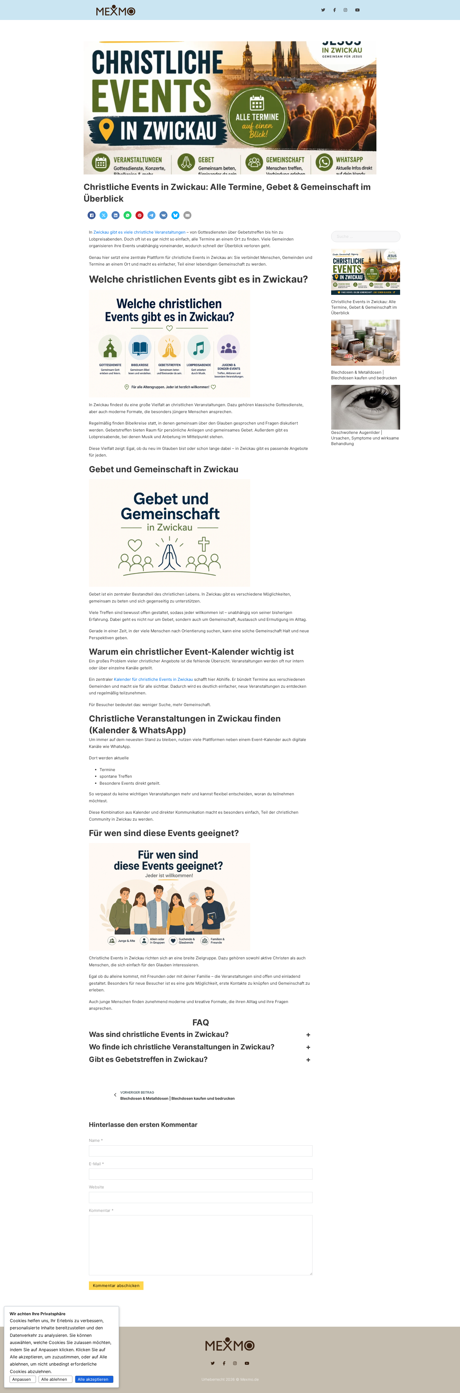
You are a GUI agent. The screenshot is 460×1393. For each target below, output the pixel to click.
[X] (104, 215)
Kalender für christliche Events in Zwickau (153, 679)
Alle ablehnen (54, 1379)
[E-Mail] (187, 215)
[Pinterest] (139, 215)
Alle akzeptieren (93, 1379)
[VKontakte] (163, 215)
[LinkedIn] (116, 215)
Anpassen (21, 1379)
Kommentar (101, 1210)
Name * (96, 1140)
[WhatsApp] (128, 215)
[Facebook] (92, 215)
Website (96, 1187)
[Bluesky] (175, 215)
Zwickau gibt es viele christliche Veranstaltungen (139, 232)
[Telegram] (151, 215)
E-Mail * (96, 1163)
